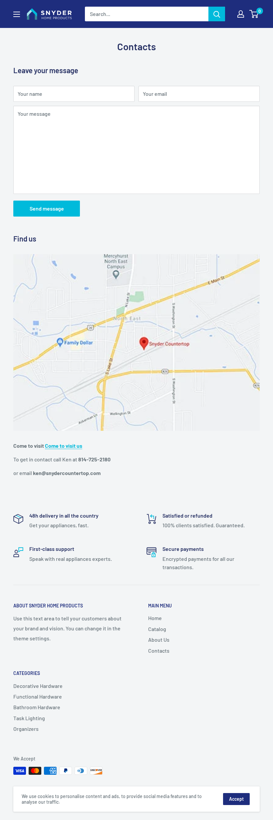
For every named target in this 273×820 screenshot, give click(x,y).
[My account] (240, 14)
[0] (254, 14)
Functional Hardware (37, 696)
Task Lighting (29, 718)
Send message (47, 208)
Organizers (26, 729)
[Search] (216, 14)
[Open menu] (16, 14)
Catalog (157, 629)
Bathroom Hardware (36, 707)
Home (155, 618)
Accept (236, 799)
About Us (158, 639)
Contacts (158, 650)
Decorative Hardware (38, 686)
